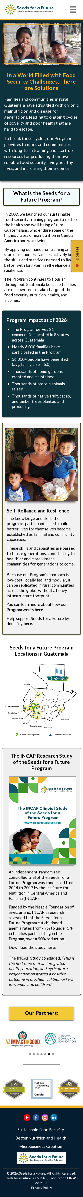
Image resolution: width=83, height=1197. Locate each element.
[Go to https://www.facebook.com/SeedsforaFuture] (36, 1117)
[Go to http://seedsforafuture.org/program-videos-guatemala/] (27, 1117)
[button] (30, 1054)
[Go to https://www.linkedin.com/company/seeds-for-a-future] (53, 1117)
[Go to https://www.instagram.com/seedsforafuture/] (45, 1117)
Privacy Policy (41, 1187)
